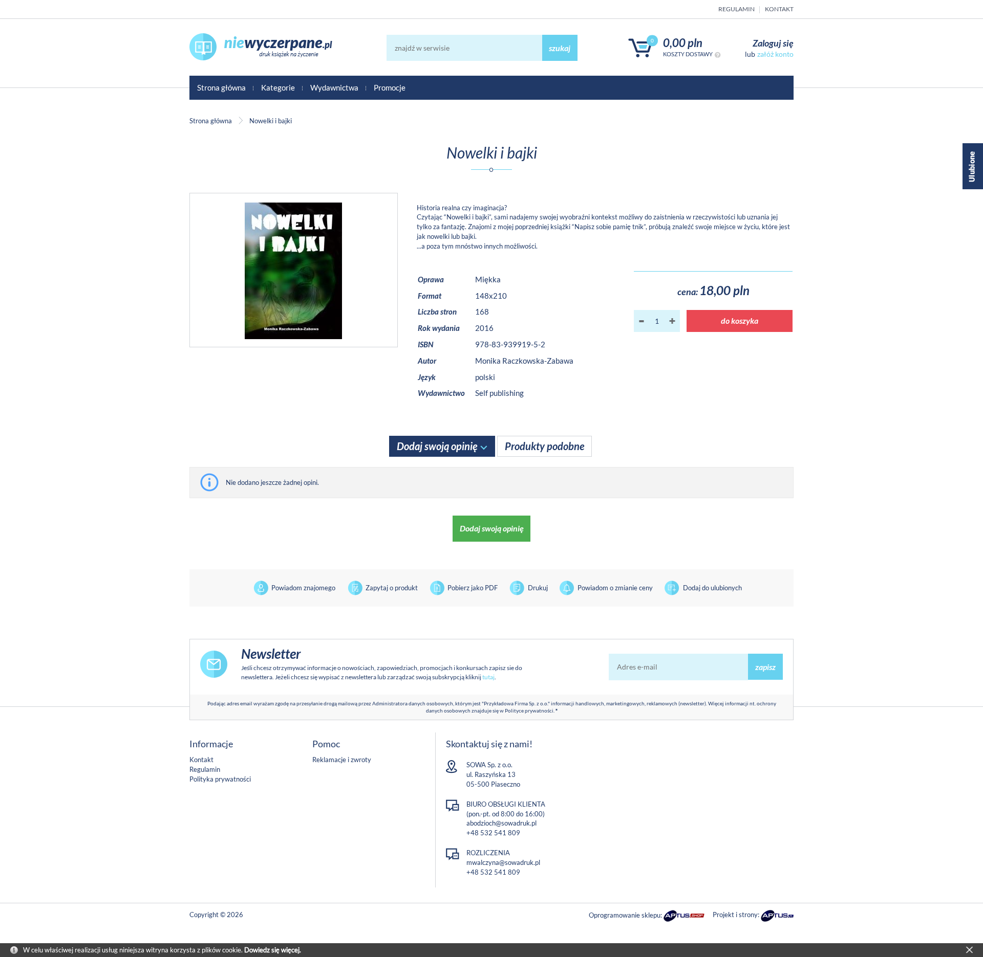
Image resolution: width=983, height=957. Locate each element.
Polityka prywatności (220, 779)
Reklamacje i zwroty (341, 759)
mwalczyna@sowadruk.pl (503, 862)
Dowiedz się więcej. (272, 950)
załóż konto (775, 54)
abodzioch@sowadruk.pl (501, 823)
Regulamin (736, 9)
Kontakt (779, 9)
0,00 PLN (682, 43)
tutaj (488, 677)
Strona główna (221, 87)
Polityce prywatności (529, 710)
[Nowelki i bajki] (293, 270)
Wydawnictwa (334, 87)
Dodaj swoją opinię (492, 528)
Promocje (389, 87)
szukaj (559, 48)
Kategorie (278, 87)
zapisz (765, 667)
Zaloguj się (773, 43)
